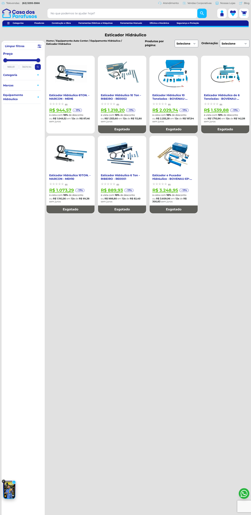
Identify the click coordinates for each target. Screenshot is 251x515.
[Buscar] (202, 13)
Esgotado (122, 129)
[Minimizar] (3, 481)
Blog (246, 3)
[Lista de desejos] (233, 13)
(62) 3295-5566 (31, 3)
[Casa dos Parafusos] (19, 13)
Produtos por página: (154, 43)
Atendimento (171, 3)
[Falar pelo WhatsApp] (244, 493)
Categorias (18, 23)
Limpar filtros (14, 46)
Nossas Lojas (227, 3)
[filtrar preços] (38, 67)
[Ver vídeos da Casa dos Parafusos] (9, 490)
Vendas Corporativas (199, 3)
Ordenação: (209, 43)
